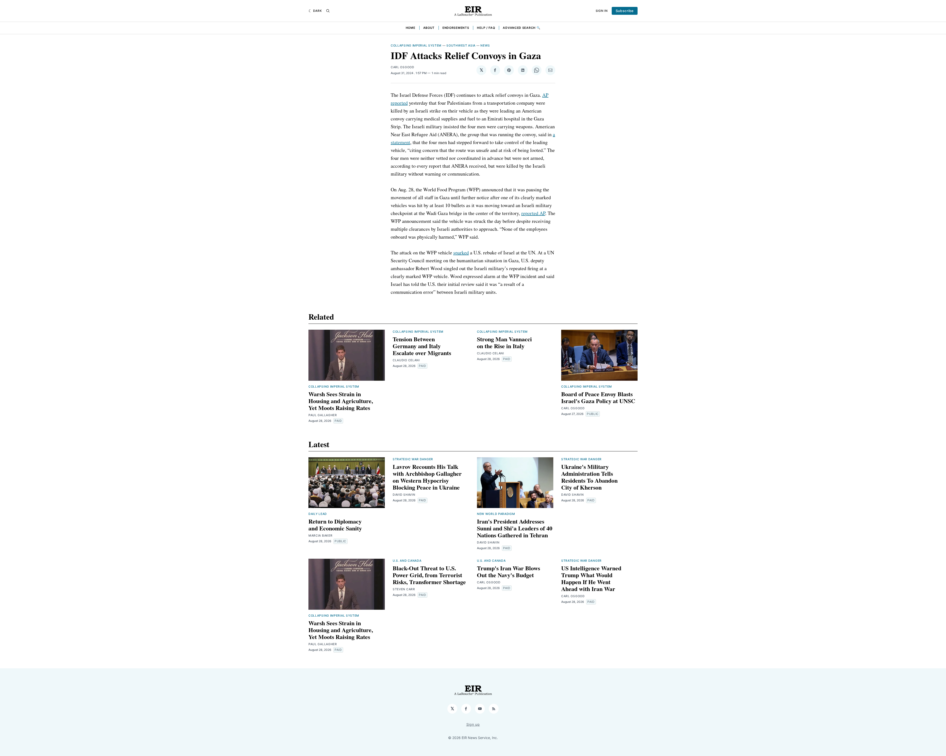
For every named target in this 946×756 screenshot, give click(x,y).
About (429, 28)
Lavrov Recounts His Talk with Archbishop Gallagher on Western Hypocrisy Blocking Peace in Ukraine (427, 477)
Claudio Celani (406, 360)
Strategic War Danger (413, 459)
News (485, 45)
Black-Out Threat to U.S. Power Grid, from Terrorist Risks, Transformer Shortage (429, 575)
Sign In (602, 11)
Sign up (473, 724)
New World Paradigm (496, 514)
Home (410, 28)
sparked (461, 252)
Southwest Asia (460, 45)
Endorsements (455, 28)
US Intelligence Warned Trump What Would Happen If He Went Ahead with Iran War (591, 578)
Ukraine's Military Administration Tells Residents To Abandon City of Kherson (589, 477)
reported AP (533, 213)
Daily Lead (317, 514)
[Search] (328, 11)
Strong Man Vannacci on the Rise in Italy (504, 342)
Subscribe (625, 11)
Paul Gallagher (322, 415)
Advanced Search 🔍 (521, 28)
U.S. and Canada (407, 560)
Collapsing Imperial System (416, 45)
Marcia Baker (320, 535)
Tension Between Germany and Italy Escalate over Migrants (422, 346)
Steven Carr (404, 589)
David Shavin (404, 494)
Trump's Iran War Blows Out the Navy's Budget (508, 571)
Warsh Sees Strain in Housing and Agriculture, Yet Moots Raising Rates (340, 401)
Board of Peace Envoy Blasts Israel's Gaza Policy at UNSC (598, 397)
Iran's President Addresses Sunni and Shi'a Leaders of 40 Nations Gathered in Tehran (514, 528)
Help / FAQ (486, 28)
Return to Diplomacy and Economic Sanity (335, 524)
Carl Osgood (402, 67)
